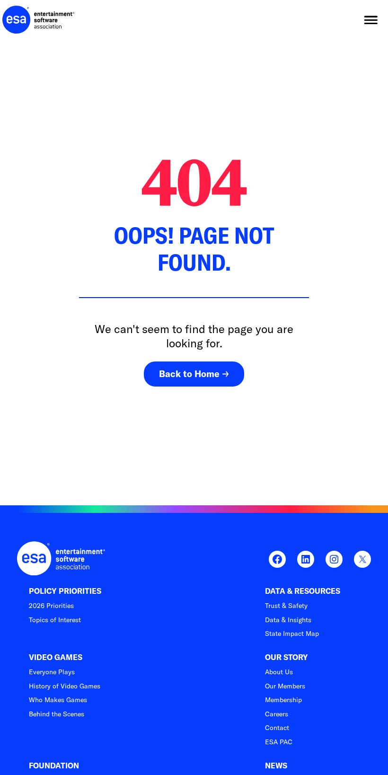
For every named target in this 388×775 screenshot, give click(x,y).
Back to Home (189, 373)
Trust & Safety (286, 605)
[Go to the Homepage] (38, 20)
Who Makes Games (58, 700)
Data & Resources (302, 591)
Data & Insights (288, 620)
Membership (283, 700)
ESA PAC (278, 742)
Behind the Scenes (56, 714)
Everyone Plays (52, 672)
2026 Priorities (51, 605)
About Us (279, 672)
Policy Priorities (65, 591)
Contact (277, 727)
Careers (276, 714)
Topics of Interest (55, 620)
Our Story (286, 657)
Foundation (54, 765)
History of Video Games (64, 686)
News (276, 765)
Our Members (285, 686)
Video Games (55, 657)
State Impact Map (292, 633)
